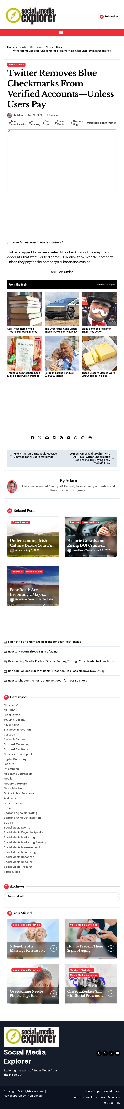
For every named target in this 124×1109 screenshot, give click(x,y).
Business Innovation (17, 729)
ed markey (35, 123)
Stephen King (77, 123)
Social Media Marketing (19, 837)
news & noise (111, 1091)
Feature (74, 522)
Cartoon (9, 734)
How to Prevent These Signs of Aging (32, 651)
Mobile (8, 778)
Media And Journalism (18, 774)
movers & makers (85, 1097)
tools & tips (92, 1091)
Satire (8, 808)
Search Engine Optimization (22, 818)
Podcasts (10, 798)
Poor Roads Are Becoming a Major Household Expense (28, 594)
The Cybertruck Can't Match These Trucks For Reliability (61, 330)
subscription (97, 123)
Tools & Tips (12, 872)
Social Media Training (18, 867)
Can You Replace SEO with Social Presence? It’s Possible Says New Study (56, 671)
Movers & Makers (15, 783)
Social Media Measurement (22, 847)
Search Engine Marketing (20, 813)
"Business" (11, 705)
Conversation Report (18, 754)
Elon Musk (47, 123)
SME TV (8, 823)
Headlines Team (82, 550)
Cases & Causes (14, 739)
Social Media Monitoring (20, 852)
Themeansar (34, 1095)
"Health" (9, 710)
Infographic (11, 769)
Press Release (13, 803)
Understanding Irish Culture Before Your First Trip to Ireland (33, 545)
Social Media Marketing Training (25, 842)
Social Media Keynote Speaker (24, 832)
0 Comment (54, 115)
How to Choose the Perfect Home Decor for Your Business (47, 680)
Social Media (60, 123)
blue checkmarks (18, 123)
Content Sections (16, 749)
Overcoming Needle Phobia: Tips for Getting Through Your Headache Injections (61, 661)
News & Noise (16, 65)
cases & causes (109, 1097)
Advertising (11, 725)
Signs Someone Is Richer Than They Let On (96, 330)
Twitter (111, 123)
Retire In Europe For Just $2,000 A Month (59, 374)
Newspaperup (13, 1095)
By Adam (18, 115)
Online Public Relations (19, 793)
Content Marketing (16, 744)
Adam (71, 480)
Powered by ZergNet (106, 284)
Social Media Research (19, 857)
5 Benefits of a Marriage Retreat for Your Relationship (44, 642)
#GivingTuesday (14, 720)
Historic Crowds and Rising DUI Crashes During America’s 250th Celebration (88, 548)
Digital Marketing (15, 759)
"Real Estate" (13, 715)
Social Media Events (17, 827)
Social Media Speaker (18, 862)
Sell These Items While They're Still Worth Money (22, 330)
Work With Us (111, 1103)
